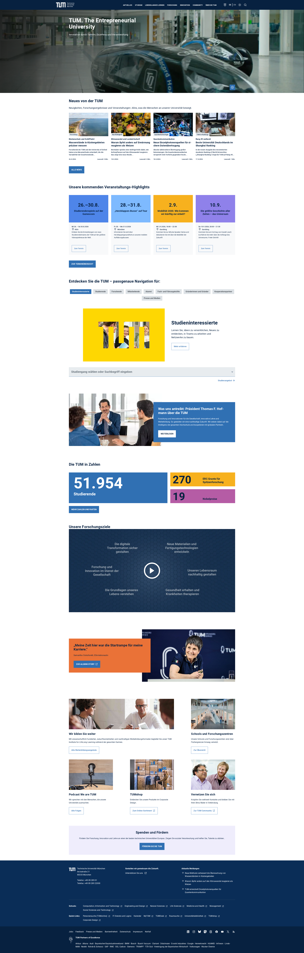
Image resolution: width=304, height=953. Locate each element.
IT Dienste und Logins (122, 916)
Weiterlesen (167, 434)
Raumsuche (174, 916)
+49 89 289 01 (91, 880)
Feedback (80, 932)
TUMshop (213, 916)
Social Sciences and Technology (97, 910)
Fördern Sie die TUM (152, 846)
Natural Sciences (157, 906)
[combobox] (150, 372)
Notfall (148, 932)
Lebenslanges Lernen (154, 5)
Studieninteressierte (80, 291)
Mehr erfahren (180, 346)
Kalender (137, 916)
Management (215, 906)
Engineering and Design (135, 906)
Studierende (100, 291)
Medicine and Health (196, 906)
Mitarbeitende (134, 291)
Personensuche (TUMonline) (95, 916)
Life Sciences (176, 906)
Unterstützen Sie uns (134, 873)
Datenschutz (125, 932)
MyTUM (147, 916)
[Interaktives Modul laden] (152, 570)
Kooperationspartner (223, 291)
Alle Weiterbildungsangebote (84, 750)
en (234, 5)
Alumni (149, 291)
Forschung (172, 5)
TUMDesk (160, 916)
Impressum (138, 932)
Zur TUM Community (203, 811)
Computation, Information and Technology (101, 906)
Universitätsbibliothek (194, 916)
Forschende (117, 291)
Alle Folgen (76, 811)
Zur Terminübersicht (82, 264)
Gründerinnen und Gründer (197, 291)
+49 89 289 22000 (92, 883)
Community (198, 5)
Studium (138, 5)
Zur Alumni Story (85, 664)
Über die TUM (211, 5)
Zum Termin (78, 248)
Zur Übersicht (199, 750)
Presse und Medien (152, 298)
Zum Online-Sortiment (142, 811)
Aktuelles (127, 5)
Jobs (71, 932)
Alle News (76, 170)
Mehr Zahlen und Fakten (84, 509)
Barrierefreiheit (111, 932)
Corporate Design (90, 920)
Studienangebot (225, 380)
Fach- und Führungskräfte (169, 291)
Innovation (185, 5)
